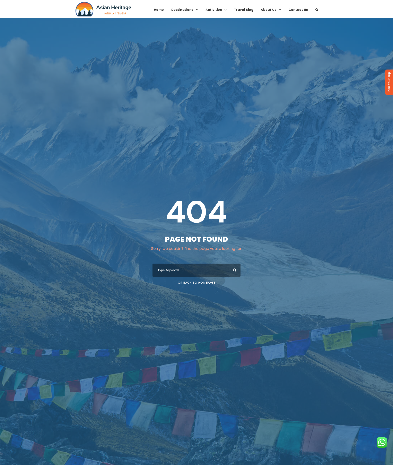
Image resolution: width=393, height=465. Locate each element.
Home (159, 10)
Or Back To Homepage (196, 283)
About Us (268, 10)
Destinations (182, 10)
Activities (214, 10)
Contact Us (298, 10)
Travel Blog (244, 10)
